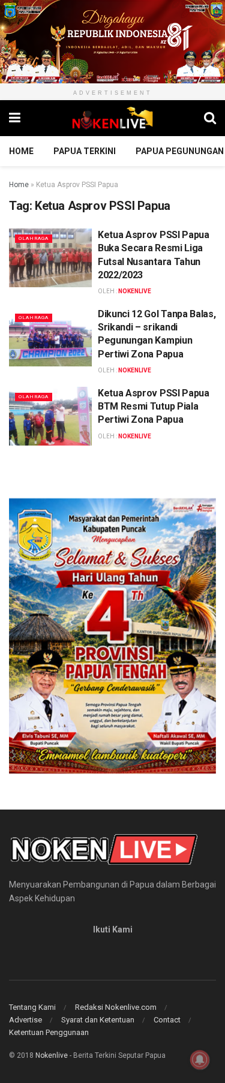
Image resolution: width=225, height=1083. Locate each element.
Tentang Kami (32, 1007)
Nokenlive (51, 1055)
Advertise (25, 1019)
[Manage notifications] (199, 1059)
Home (21, 151)
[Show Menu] (14, 118)
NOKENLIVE (134, 291)
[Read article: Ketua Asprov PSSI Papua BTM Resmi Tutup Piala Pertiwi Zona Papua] (50, 416)
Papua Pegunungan (180, 151)
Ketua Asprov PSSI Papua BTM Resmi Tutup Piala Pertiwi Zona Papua (153, 406)
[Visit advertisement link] (112, 41)
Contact (167, 1019)
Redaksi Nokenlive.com (116, 1007)
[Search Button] (210, 118)
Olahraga (34, 238)
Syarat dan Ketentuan (97, 1019)
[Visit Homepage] (112, 118)
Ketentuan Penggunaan (49, 1032)
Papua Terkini (84, 151)
